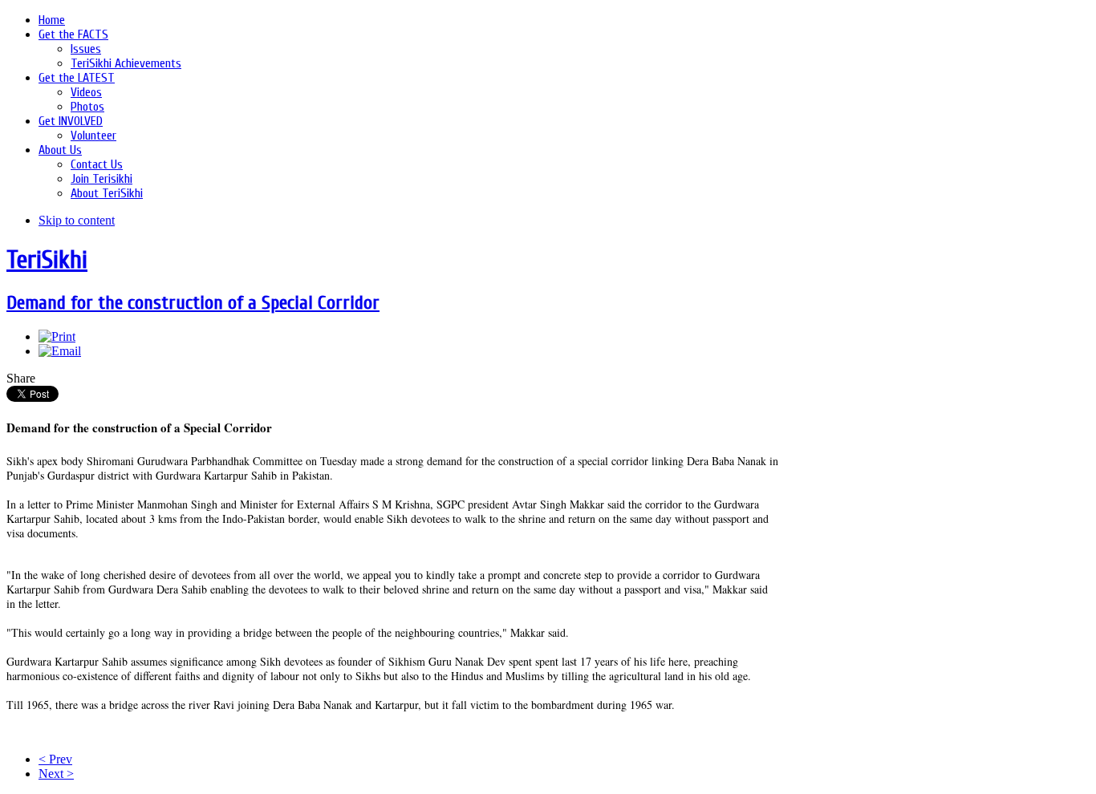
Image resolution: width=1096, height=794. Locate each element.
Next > (56, 773)
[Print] (57, 336)
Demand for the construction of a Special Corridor (193, 303)
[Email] (60, 351)
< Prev (55, 759)
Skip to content (77, 220)
